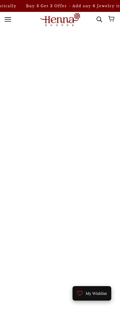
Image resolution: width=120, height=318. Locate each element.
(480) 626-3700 (64, 129)
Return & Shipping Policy (60, 263)
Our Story (60, 237)
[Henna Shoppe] (60, 19)
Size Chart (60, 245)
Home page (63, 72)
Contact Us (60, 254)
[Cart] (112, 19)
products (68, 78)
